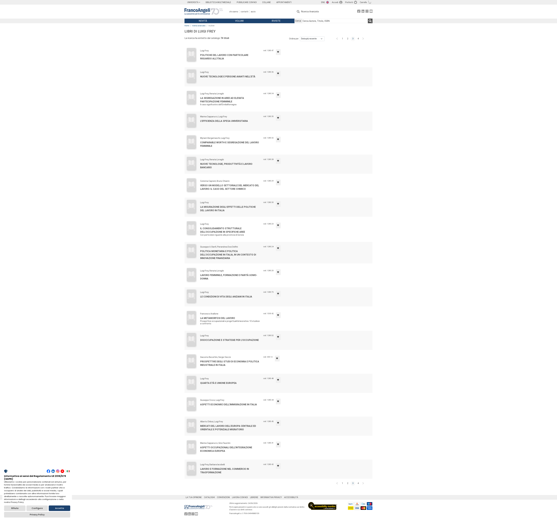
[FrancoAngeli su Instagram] (367, 12)
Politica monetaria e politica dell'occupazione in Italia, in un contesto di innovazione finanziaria (228, 255)
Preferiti (349, 2)
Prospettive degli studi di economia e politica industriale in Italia (229, 363)
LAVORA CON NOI (240, 497)
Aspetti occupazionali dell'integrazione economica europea (226, 449)
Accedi (335, 2)
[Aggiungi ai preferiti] (278, 52)
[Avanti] (363, 38)
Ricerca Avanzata (310, 11)
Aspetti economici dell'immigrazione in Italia (228, 404)
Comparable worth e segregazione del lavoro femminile (229, 144)
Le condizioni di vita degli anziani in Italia (226, 296)
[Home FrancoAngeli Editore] (204, 11)
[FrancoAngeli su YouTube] (371, 12)
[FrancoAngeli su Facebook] (358, 12)
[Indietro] (337, 38)
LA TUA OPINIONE (194, 497)
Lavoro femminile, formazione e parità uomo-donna (228, 277)
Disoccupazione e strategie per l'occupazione (229, 340)
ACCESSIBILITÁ (291, 497)
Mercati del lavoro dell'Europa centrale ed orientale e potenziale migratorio (228, 428)
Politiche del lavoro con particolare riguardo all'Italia (224, 57)
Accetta (59, 508)
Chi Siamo (233, 11)
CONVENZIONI (223, 497)
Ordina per (294, 38)
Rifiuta (14, 508)
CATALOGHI (209, 497)
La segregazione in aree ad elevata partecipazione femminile (222, 100)
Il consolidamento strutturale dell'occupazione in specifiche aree (222, 230)
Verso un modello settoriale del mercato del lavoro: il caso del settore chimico (229, 187)
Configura (37, 508)
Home (187, 26)
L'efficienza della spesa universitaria (224, 121)
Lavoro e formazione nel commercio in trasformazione (224, 471)
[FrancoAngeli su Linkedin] (362, 12)
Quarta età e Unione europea (218, 383)
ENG (323, 2)
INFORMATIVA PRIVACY (271, 497)
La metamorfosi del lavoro (217, 318)
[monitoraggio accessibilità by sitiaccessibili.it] (322, 503)
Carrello (363, 2)
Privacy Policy (37, 514)
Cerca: (298, 20)
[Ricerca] (370, 21)
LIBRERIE (254, 497)
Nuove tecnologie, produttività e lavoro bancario (226, 166)
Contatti (244, 11)
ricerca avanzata (198, 26)
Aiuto (253, 11)
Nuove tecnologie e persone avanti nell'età (227, 76)
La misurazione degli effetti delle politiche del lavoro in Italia (228, 209)
